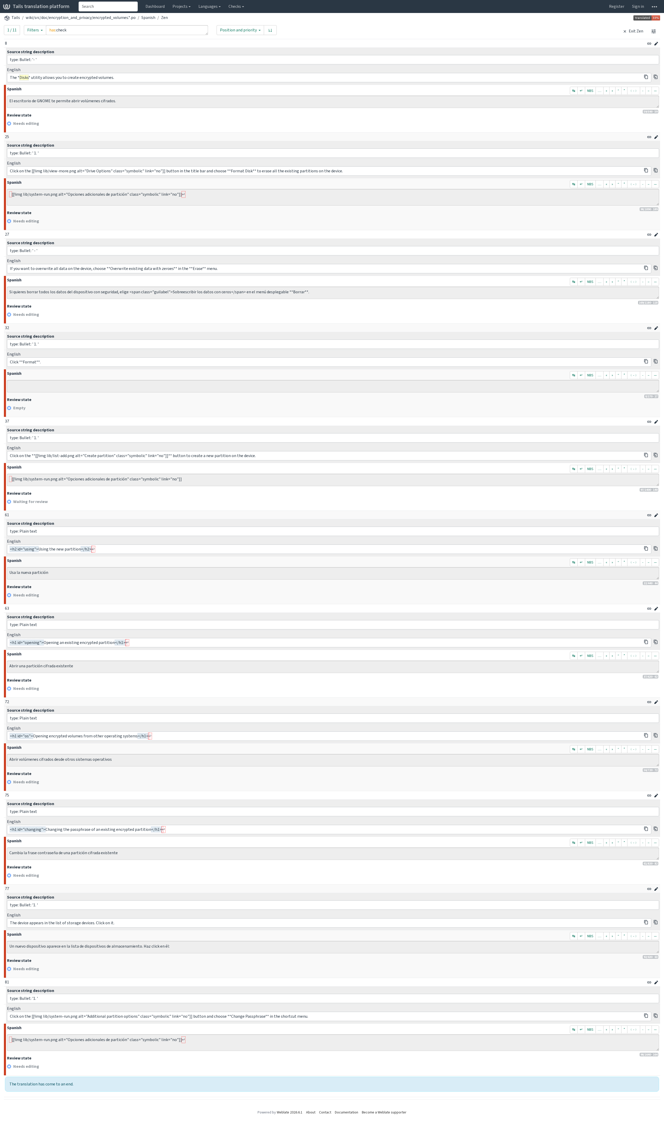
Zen (164, 17)
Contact (325, 1112)
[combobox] (108, 6)
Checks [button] (235, 6)
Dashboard (155, 6)
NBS (590, 90)
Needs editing (26, 123)
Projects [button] (180, 6)
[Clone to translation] (655, 76)
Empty (19, 408)
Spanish (148, 17)
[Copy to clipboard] (646, 76)
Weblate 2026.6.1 (289, 1112)
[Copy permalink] (649, 43)
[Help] (654, 6)
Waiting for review (30, 501)
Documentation (346, 1112)
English (13, 69)
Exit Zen (635, 31)
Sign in (638, 6)
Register (616, 6)
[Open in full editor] (656, 43)
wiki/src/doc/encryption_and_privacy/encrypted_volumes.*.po (81, 17)
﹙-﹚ (634, 90)
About (310, 1112)
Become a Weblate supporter (384, 1112)
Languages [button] (208, 6)
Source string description (30, 52)
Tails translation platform (41, 6)
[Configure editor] (653, 31)
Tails (15, 17)
